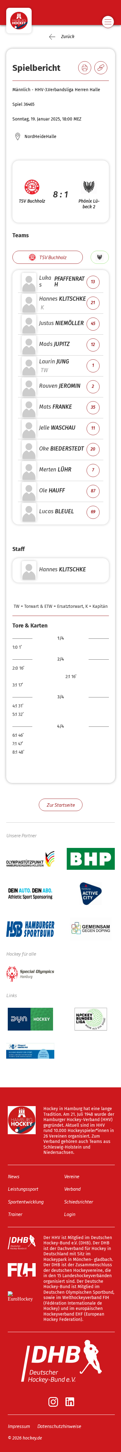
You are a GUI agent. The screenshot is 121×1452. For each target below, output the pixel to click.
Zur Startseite (61, 804)
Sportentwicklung (25, 1201)
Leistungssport (23, 1188)
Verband (72, 1188)
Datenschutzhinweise (59, 1426)
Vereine (71, 1176)
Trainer (15, 1214)
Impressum (19, 1426)
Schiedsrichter (78, 1201)
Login (69, 1214)
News (13, 1176)
